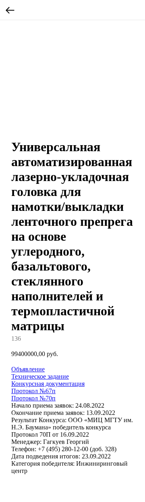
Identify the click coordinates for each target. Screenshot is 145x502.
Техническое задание (40, 376)
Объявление (28, 369)
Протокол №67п (33, 390)
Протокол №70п (33, 398)
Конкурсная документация (48, 383)
